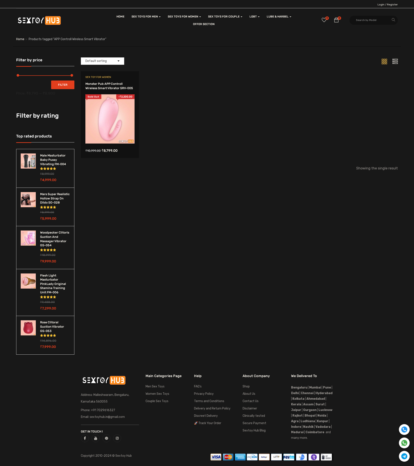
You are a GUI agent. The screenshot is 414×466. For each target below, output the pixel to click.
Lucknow (325, 410)
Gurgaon (310, 410)
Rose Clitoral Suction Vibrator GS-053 (52, 327)
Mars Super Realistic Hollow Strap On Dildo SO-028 (55, 198)
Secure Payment (254, 423)
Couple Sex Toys (157, 401)
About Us (249, 394)
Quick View (110, 132)
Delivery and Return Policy (212, 408)
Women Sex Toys (157, 394)
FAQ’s (198, 386)
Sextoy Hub (123, 456)
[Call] (404, 429)
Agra (295, 421)
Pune (327, 387)
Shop (246, 386)
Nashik (308, 427)
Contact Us (251, 401)
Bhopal (310, 415)
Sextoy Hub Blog (254, 430)
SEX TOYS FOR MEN (145, 16)
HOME (120, 16)
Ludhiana (308, 421)
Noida (321, 415)
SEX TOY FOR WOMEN (98, 77)
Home (20, 39)
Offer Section (204, 24)
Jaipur (296, 410)
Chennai (307, 393)
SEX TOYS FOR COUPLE (224, 16)
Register (392, 4)
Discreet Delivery (206, 416)
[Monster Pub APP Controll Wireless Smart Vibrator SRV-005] (110, 97)
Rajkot (297, 415)
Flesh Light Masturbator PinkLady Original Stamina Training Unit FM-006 (53, 284)
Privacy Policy (204, 394)
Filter (62, 84)
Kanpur (322, 421)
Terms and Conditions (209, 401)
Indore (296, 427)
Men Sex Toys (155, 386)
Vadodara (323, 427)
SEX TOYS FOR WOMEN (183, 16)
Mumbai (315, 387)
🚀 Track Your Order (207, 423)
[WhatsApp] (404, 443)
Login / (382, 4)
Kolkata (298, 399)
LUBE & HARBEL (278, 16)
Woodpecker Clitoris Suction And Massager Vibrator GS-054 (54, 239)
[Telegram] (404, 456)
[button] (336, 20)
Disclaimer (250, 408)
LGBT (253, 16)
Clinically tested (254, 416)
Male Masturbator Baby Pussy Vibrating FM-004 (53, 160)
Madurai (297, 432)
